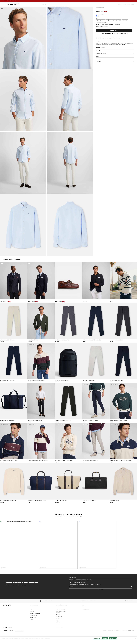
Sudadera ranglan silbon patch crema (8, 500)
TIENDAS (124, 4)
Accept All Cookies (113, 638)
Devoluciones (32, 611)
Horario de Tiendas (33, 617)
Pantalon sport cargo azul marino (35, 420)
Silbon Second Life (59, 616)
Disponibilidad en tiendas (102, 26)
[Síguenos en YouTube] (6, 627)
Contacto (31, 607)
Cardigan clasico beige (114, 500)
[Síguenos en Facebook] (3, 627)
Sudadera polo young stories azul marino (8, 460)
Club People (58, 614)
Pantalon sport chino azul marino (7, 380)
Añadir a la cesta (114, 30)
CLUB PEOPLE (120, 4)
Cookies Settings (97, 638)
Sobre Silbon (58, 607)
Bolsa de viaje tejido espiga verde (89, 500)
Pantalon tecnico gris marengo (116, 340)
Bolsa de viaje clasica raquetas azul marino (37, 500)
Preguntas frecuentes (33, 615)
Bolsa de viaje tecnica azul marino (7, 420)
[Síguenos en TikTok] (9, 627)
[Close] (135, 638)
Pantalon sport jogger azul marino (90, 420)
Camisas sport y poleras (100, 7)
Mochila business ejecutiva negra (62, 380)
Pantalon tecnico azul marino (116, 380)
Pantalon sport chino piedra (88, 380)
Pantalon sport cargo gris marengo (62, 340)
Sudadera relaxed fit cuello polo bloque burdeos (38, 460)
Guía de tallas (117, 24)
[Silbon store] (12, 4)
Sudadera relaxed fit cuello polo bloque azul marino (121, 460)
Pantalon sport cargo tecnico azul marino (92, 340)
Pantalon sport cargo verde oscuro (62, 420)
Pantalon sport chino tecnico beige (7, 340)
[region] (68, 638)
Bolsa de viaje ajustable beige (61, 500)
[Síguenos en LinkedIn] (8, 627)
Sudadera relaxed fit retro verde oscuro (118, 420)
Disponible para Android (86, 609)
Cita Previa (31, 619)
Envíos (31, 609)
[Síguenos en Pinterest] (11, 627)
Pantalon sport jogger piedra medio (90, 460)
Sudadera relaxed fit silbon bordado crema (64, 460)
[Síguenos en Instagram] (5, 627)
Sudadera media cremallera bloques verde (36, 380)
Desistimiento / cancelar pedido (35, 613)
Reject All (105, 638)
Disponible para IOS (86, 607)
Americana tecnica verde (33, 340)
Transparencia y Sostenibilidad (61, 609)
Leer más (123, 44)
